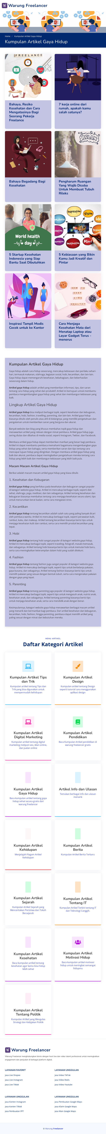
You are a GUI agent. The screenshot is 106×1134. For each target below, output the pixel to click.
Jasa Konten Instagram (15, 1102)
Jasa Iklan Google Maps (65, 1111)
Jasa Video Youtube (63, 1085)
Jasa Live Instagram (14, 1080)
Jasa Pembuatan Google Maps (68, 1102)
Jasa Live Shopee (12, 1075)
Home (7, 36)
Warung (54, 1128)
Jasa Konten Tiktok (13, 1107)
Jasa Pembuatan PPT (14, 1111)
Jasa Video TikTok (62, 1075)
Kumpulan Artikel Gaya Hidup (28, 36)
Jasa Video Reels (62, 1080)
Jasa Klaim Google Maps (66, 1107)
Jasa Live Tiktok (12, 1085)
